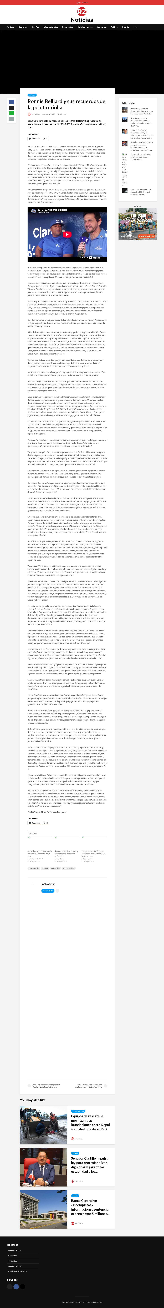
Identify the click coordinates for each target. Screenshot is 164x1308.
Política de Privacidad (17, 1271)
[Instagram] (22, 1286)
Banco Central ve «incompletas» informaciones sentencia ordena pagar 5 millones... (90, 1207)
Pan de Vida (67, 27)
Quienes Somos (15, 1250)
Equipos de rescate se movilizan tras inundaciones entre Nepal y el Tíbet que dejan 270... (90, 1122)
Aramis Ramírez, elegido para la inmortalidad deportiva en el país (40, 853)
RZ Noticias (35, 114)
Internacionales (51, 27)
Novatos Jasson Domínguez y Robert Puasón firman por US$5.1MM (66, 853)
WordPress (98, 1302)
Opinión (125, 27)
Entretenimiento (85, 27)
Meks (84, 1302)
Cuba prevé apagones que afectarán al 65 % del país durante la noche (141, 192)
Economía (101, 27)
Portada (10, 27)
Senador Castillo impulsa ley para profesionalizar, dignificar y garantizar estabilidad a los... (89, 1164)
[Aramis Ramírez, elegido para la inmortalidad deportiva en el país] (40, 843)
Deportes (23, 27)
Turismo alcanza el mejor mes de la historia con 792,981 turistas (140, 157)
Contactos (12, 1255)
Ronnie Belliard (68, 868)
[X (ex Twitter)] (9, 1286)
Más (135, 27)
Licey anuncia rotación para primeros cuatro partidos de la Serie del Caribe (93, 853)
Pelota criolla (34, 868)
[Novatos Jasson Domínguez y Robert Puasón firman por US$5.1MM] (67, 843)
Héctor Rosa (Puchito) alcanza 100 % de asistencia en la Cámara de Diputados (142, 111)
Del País (35, 27)
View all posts (48, 891)
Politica (114, 27)
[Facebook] (16, 1286)
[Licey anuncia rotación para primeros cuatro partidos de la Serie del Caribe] (94, 843)
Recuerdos (55, 868)
